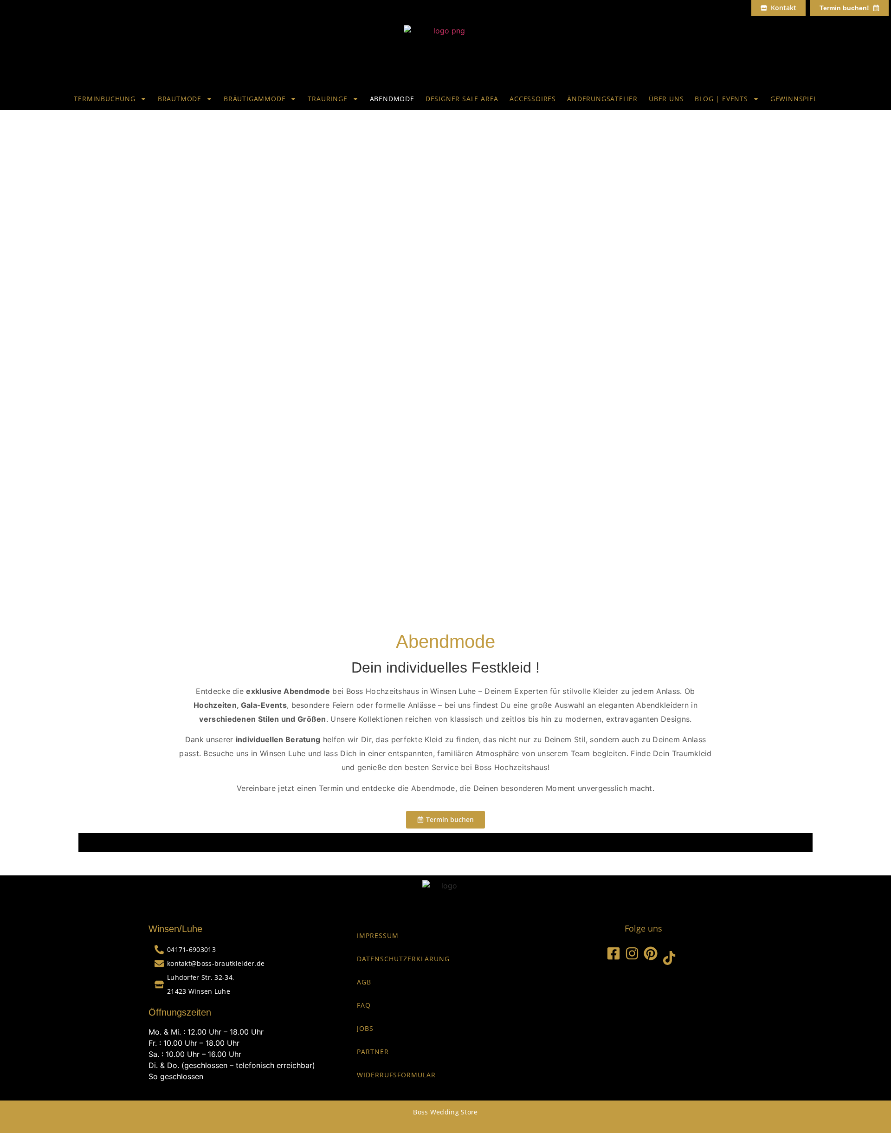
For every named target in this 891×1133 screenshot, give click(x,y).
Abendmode (392, 98)
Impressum (378, 935)
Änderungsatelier (602, 98)
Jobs (365, 1028)
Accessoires (533, 98)
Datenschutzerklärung (403, 958)
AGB (364, 982)
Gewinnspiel (793, 98)
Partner (373, 1051)
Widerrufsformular (396, 1074)
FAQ (364, 1005)
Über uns (666, 98)
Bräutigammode (254, 98)
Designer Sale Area (462, 98)
